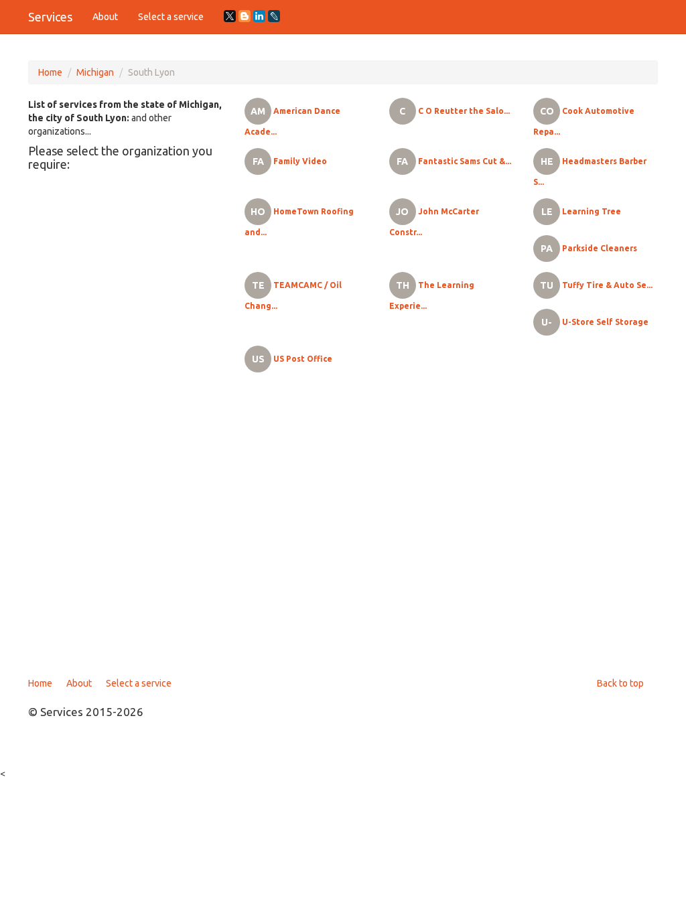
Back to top (620, 683)
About (105, 16)
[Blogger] (244, 16)
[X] (230, 16)
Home (50, 72)
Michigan (95, 72)
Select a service (171, 16)
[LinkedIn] (259, 16)
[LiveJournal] (274, 16)
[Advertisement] (343, 529)
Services (50, 16)
